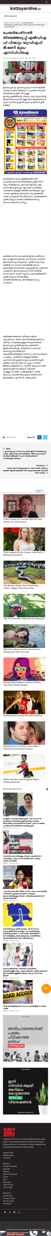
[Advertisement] (25, 229)
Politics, (34, 58)
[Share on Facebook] (39, 437)
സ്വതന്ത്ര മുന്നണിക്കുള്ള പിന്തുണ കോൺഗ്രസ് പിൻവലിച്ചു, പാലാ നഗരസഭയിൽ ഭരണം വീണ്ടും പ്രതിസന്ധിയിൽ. (22, 858)
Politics (17, 23)
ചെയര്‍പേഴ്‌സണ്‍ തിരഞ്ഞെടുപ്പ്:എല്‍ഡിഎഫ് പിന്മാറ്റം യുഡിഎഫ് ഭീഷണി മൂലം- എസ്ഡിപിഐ (24, 42)
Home (6, 23)
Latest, (30, 58)
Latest (12, 23)
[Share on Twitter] (45, 437)
